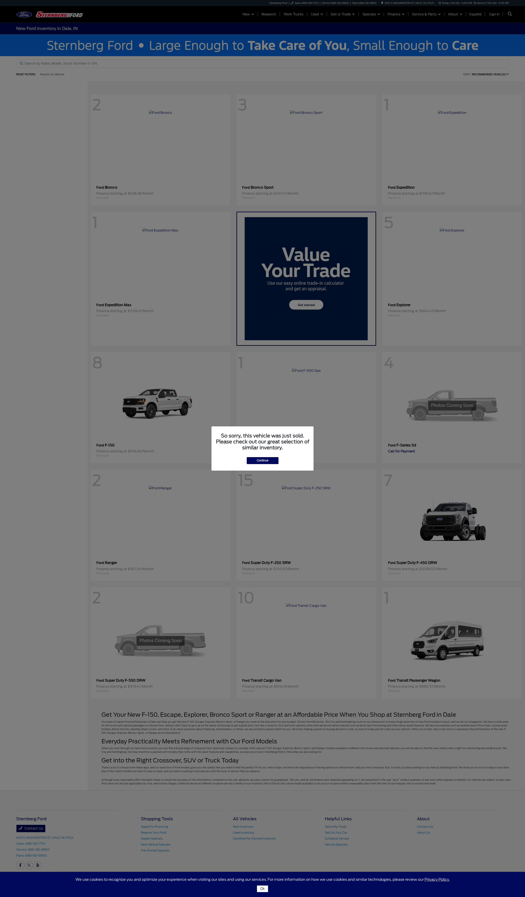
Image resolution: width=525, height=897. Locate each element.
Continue (262, 460)
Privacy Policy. (437, 879)
